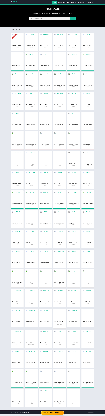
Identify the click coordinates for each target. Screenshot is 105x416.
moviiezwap (26, 412)
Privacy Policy (81, 2)
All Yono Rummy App (63, 2)
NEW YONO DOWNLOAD (52, 413)
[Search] (73, 18)
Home (54, 2)
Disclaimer (73, 2)
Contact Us (90, 2)
